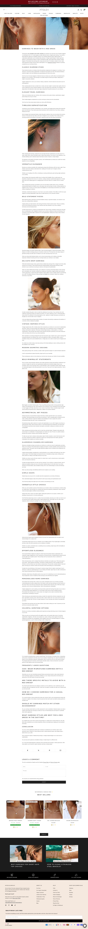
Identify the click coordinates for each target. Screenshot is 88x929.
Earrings (58, 13)
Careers (37, 901)
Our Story (38, 888)
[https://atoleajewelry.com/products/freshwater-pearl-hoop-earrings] (44, 135)
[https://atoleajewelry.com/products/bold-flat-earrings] (44, 386)
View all (44, 834)
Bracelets (67, 13)
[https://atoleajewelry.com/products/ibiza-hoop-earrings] (44, 519)
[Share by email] (60, 750)
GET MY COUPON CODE (44, 920)
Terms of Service (54, 762)
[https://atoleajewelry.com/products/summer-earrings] (44, 232)
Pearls (51, 13)
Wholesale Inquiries (40, 899)
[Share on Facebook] (27, 750)
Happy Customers (40, 892)
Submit (44, 782)
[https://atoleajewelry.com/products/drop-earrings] (44, 293)
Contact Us (55, 890)
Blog (37, 903)
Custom (17, 13)
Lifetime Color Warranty (41, 894)
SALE (23, 13)
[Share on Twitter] (38, 750)
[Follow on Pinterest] (9, 905)
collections (44, 15)
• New (29, 13)
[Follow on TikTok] (15, 905)
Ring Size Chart (56, 903)
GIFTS (81, 13)
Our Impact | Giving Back (41, 890)
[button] (85, 926)
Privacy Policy (46, 762)
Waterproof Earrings (52, 62)
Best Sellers (8, 13)
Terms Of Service (56, 899)
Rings (70, 890)
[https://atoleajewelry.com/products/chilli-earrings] (44, 638)
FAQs (54, 888)
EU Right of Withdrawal (58, 905)
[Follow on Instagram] (5, 905)
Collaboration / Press (40, 896)
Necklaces (37, 13)
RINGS (44, 13)
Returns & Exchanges (57, 896)
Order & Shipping (56, 894)
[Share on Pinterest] (49, 750)
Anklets (75, 13)
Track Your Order (56, 892)
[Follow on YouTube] (12, 905)
